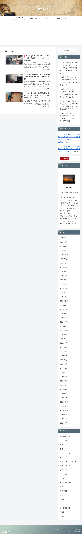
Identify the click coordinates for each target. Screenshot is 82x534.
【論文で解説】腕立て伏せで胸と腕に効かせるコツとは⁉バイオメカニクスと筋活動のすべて (69, 81)
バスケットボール (76, 529)
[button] (78, 50)
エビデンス (67, 529)
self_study (61, 142)
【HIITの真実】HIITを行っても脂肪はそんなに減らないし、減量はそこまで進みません (69, 136)
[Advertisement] (41, 34)
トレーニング (52, 529)
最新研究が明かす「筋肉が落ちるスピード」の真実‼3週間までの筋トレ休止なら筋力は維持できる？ (69, 105)
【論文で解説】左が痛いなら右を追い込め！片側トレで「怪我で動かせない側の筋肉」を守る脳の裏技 (68, 93)
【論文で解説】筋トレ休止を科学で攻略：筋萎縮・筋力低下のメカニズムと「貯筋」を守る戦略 (68, 117)
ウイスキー (60, 529)
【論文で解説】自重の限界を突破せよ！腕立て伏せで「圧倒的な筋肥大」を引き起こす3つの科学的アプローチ (69, 68)
